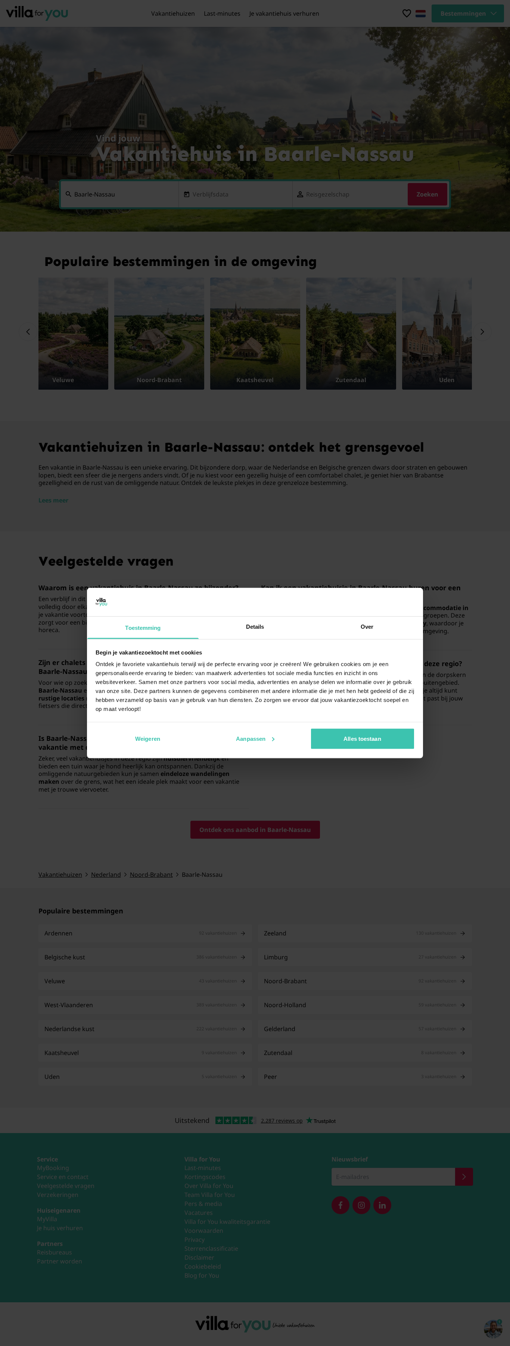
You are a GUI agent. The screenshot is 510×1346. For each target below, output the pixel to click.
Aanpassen (250, 738)
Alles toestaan (362, 738)
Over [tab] (367, 627)
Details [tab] (255, 627)
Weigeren (147, 738)
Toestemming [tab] (143, 628)
